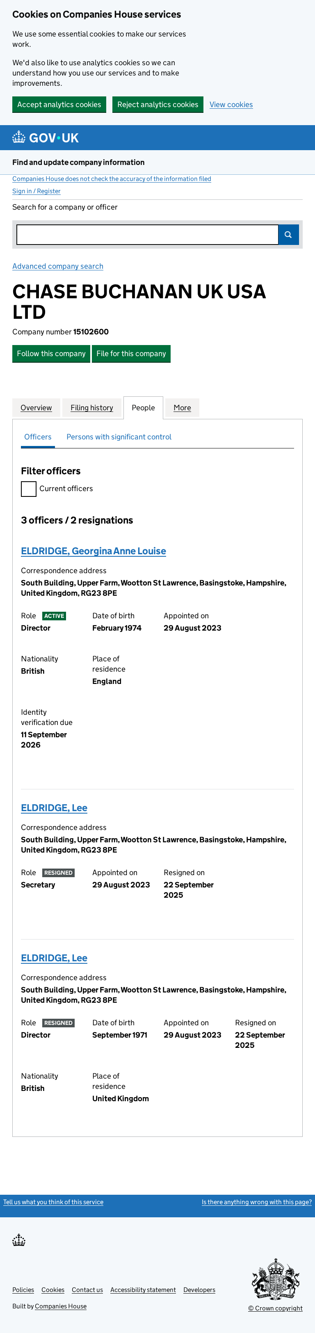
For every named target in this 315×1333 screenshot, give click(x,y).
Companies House (61, 1306)
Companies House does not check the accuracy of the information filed (111, 179)
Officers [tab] (38, 436)
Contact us (87, 1290)
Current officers (66, 488)
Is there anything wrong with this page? (257, 1202)
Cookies (52, 1290)
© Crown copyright (275, 1308)
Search (288, 234)
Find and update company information (78, 162)
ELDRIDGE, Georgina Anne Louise (93, 551)
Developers (199, 1290)
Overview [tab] (36, 407)
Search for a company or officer (65, 207)
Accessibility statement (143, 1290)
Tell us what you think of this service (53, 1202)
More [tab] (182, 407)
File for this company (131, 353)
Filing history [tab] (92, 407)
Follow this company (51, 353)
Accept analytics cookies (59, 104)
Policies (23, 1290)
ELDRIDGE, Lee (54, 808)
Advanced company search (57, 266)
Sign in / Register (36, 191)
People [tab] (143, 407)
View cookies (231, 104)
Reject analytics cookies (158, 104)
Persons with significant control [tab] (118, 436)
